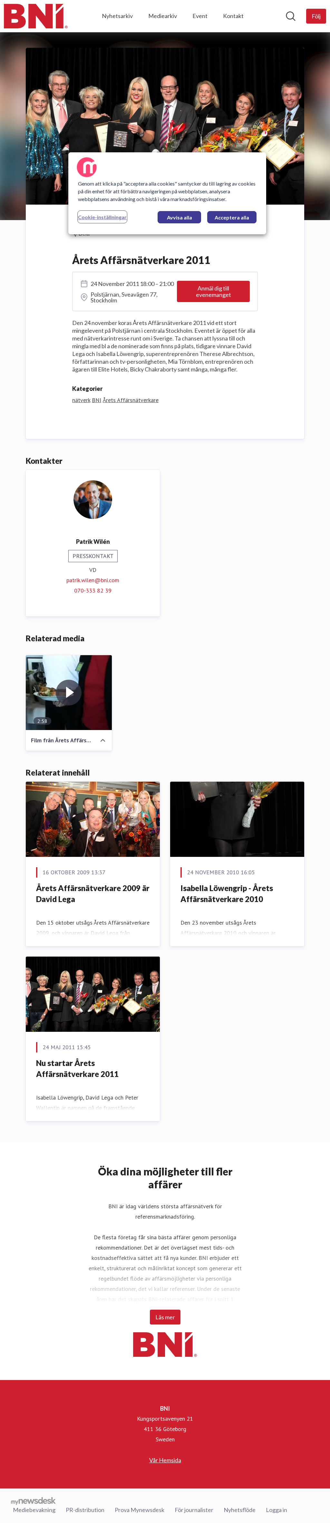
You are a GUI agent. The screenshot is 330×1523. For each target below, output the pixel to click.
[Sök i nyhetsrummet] (291, 16)
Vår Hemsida (165, 1460)
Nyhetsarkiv (117, 15)
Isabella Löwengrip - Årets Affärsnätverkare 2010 (226, 893)
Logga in (276, 1509)
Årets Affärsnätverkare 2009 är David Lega (93, 893)
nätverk (81, 400)
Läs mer (165, 1317)
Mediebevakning (34, 1509)
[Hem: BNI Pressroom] (36, 16)
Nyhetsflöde (240, 1509)
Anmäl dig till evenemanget (213, 291)
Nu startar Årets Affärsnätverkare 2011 (77, 1068)
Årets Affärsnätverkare (131, 400)
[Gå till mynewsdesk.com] (33, 1501)
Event (200, 15)
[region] (167, 193)
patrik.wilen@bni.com (92, 580)
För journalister (194, 1509)
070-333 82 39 (93, 590)
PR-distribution (85, 1509)
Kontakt (233, 15)
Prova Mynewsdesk (139, 1509)
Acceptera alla (232, 217)
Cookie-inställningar (102, 217)
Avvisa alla (179, 217)
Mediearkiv (162, 15)
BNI (96, 400)
